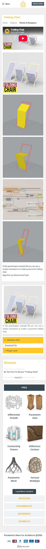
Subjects (13, 23)
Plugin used (12, 351)
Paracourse (38, 4)
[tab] (24, 387)
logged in (18, 377)
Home (5, 23)
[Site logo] (23, 4)
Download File (11, 345)
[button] (23, 350)
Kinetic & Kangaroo (28, 23)
